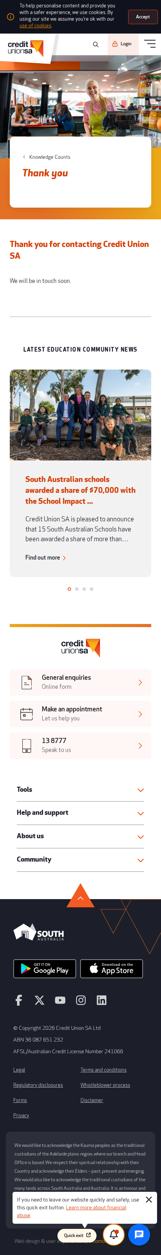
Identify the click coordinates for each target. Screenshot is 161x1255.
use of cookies (35, 26)
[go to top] (80, 895)
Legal (19, 1070)
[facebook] (18, 1004)
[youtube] (60, 1004)
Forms (20, 1100)
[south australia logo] (38, 938)
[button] (80, 790)
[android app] (44, 971)
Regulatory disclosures (38, 1085)
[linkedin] (101, 1004)
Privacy (21, 1116)
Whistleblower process (105, 1085)
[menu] (150, 44)
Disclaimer (91, 1100)
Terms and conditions (103, 1070)
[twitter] (39, 1004)
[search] (94, 44)
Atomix (97, 1241)
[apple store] (111, 971)
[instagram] (80, 1004)
